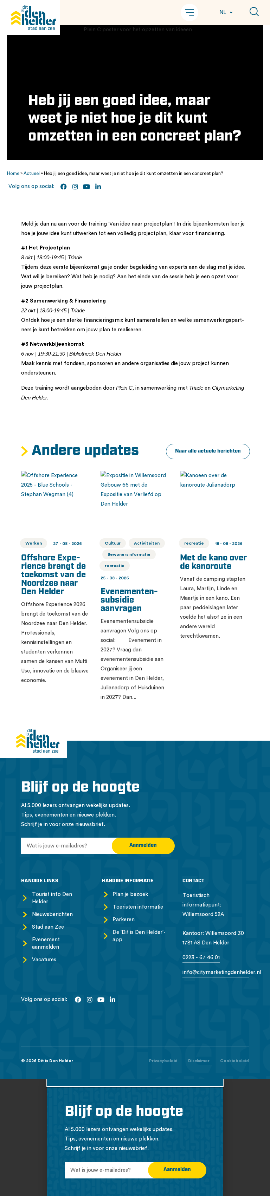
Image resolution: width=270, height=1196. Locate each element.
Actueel (32, 173)
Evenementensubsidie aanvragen (129, 600)
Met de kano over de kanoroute (213, 562)
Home (13, 173)
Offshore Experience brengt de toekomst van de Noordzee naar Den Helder (53, 575)
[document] (135, 1137)
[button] (189, 12)
